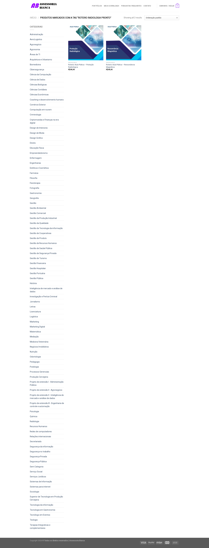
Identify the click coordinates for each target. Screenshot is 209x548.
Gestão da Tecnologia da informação (46, 228)
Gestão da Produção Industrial (43, 218)
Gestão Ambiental (38, 208)
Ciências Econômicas (39, 94)
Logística (34, 316)
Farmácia (34, 173)
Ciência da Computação (40, 74)
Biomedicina (35, 64)
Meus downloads (111, 6)
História (33, 283)
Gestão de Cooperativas (40, 233)
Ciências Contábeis (38, 89)
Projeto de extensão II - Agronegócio (46, 390)
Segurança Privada (38, 456)
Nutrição (33, 352)
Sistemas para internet (40, 487)
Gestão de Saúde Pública (41, 248)
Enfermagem (36, 158)
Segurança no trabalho (40, 451)
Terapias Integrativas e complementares (40, 526)
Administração (36, 34)
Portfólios (97, 6)
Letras (33, 307)
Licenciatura (35, 311)
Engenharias (35, 163)
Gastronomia (36, 193)
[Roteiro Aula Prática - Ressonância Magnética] (123, 42)
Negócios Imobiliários (39, 347)
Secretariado (36, 441)
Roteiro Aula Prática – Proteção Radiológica (81, 66)
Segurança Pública (38, 461)
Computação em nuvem (41, 110)
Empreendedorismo (39, 153)
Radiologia (34, 421)
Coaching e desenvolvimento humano (47, 100)
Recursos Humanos (38, 426)
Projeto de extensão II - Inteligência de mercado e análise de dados (47, 396)
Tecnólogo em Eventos (40, 515)
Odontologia (35, 357)
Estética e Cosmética (39, 168)
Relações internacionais (40, 436)
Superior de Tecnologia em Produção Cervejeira (46, 498)
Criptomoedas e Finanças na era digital (44, 121)
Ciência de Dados (37, 80)
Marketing (34, 322)
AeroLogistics (36, 39)
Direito (33, 143)
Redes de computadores (41, 431)
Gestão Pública (36, 278)
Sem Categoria (36, 467)
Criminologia (35, 114)
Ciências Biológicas (38, 84)
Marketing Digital (37, 327)
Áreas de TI (35, 54)
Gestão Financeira (38, 263)
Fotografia (34, 188)
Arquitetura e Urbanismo (41, 59)
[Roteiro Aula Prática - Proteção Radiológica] (85, 42)
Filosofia (33, 178)
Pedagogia (35, 362)
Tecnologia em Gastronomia (42, 510)
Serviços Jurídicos (38, 476)
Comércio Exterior (38, 105)
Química (33, 416)
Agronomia (35, 49)
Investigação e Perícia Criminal (43, 296)
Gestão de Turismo (38, 258)
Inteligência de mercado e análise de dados (46, 290)
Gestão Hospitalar (38, 268)
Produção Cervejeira (39, 377)
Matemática (35, 332)
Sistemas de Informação (41, 481)
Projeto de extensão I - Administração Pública (47, 383)
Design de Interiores (39, 128)
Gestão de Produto (38, 238)
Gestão (33, 203)
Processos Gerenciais (39, 372)
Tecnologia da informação (41, 505)
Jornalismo (35, 302)
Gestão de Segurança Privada (43, 253)
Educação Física (37, 148)
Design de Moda (37, 133)
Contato (147, 6)
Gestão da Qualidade (39, 223)
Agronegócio (35, 44)
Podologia (34, 367)
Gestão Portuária (37, 273)
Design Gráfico (36, 138)
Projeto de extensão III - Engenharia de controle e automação (47, 404)
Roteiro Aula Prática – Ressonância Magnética (120, 66)
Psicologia (34, 411)
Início (33, 17)
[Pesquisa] (154, 5)
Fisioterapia (35, 183)
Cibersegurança (37, 69)
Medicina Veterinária (39, 342)
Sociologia (34, 492)
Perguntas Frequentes (131, 6)
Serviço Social (36, 471)
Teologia (34, 520)
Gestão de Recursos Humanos (43, 243)
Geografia (34, 198)
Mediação (34, 337)
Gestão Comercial (38, 213)
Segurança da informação (41, 446)
